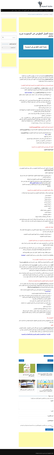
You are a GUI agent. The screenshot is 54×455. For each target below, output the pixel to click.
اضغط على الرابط (28, 92)
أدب (22, 10)
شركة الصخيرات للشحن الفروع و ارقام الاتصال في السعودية (34, 334)
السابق (50, 360)
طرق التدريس (46, 10)
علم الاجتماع (36, 10)
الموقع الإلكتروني (50, 420)
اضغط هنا (23, 255)
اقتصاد (31, 10)
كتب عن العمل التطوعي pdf (36, 182)
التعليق (51, 400)
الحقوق (25, 10)
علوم (28, 10)
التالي (22, 360)
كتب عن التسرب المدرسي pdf (27, 389)
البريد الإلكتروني (50, 415)
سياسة (19, 10)
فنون (12, 10)
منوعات (15, 10)
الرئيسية (51, 10)
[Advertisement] (36, 24)
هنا (45, 134)
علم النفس (41, 10)
